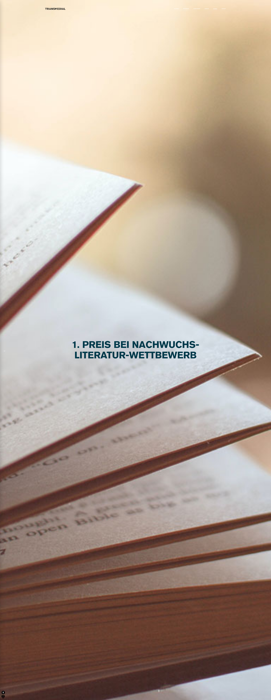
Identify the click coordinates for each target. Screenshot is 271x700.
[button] (3, 697)
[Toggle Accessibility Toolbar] (3, 692)
